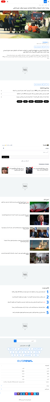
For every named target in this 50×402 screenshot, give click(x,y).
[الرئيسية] (48, 5)
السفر (48, 376)
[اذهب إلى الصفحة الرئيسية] (45, 1)
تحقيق (31, 101)
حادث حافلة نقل (38, 101)
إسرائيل (36, 355)
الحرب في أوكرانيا (12, 349)
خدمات (47, 386)
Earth (23, 371)
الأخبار (46, 5)
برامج (23, 379)
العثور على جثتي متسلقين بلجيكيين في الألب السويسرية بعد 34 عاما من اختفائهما (33, 93)
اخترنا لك (46, 199)
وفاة (25, 101)
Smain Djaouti (45, 42)
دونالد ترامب (37, 352)
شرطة (46, 101)
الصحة (23, 374)
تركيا (13, 355)
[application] (25, 24)
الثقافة (23, 376)
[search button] (15, 341)
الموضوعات (47, 365)
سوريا (24, 352)
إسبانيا (19, 355)
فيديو (48, 379)
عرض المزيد (47, 389)
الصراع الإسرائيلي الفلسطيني (24, 349)
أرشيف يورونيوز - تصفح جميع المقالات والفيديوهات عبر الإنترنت (13, 382)
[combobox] (25, 341)
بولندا (40, 5)
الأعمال (48, 371)
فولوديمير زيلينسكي (27, 355)
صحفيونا (47, 382)
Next (48, 374)
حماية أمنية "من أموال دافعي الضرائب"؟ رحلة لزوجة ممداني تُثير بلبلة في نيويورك (32, 97)
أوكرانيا (19, 101)
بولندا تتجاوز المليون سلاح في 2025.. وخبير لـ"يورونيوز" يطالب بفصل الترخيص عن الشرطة (31, 90)
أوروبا (48, 368)
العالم (42, 5)
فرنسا (30, 352)
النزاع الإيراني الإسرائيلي (37, 349)
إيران (12, 352)
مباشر (3, 1)
